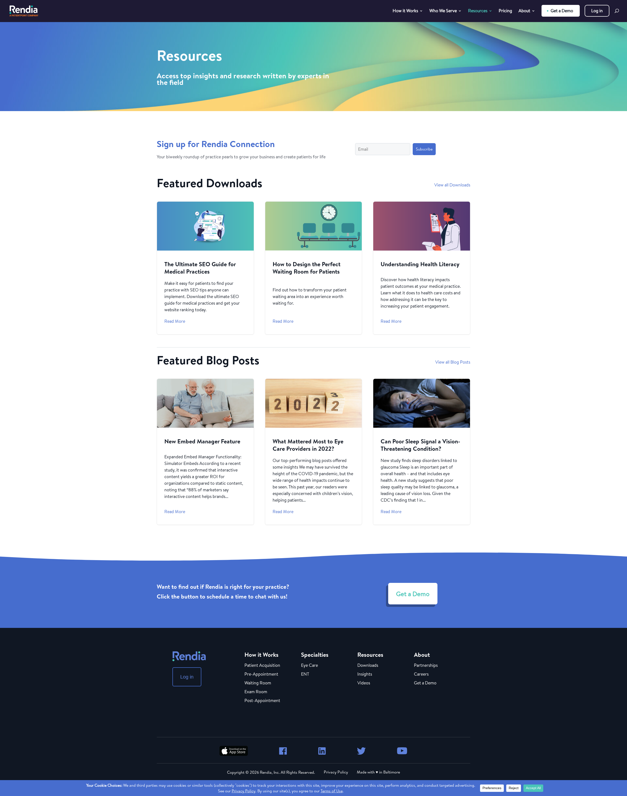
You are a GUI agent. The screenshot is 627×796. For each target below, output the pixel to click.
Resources (477, 11)
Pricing (505, 11)
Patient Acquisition (262, 665)
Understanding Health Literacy (421, 268)
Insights (364, 674)
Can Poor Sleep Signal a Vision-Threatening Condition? (421, 452)
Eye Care (309, 665)
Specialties (314, 654)
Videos (363, 683)
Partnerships (426, 665)
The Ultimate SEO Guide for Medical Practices (205, 268)
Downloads (367, 665)
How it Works (405, 11)
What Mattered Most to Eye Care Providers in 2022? (313, 452)
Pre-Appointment (261, 674)
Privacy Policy (336, 772)
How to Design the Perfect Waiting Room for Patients (313, 268)
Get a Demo (562, 11)
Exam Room (255, 692)
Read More (174, 321)
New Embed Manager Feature (205, 452)
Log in (597, 11)
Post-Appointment (262, 701)
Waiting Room (257, 683)
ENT (305, 674)
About (524, 11)
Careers (421, 674)
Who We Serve (443, 11)
